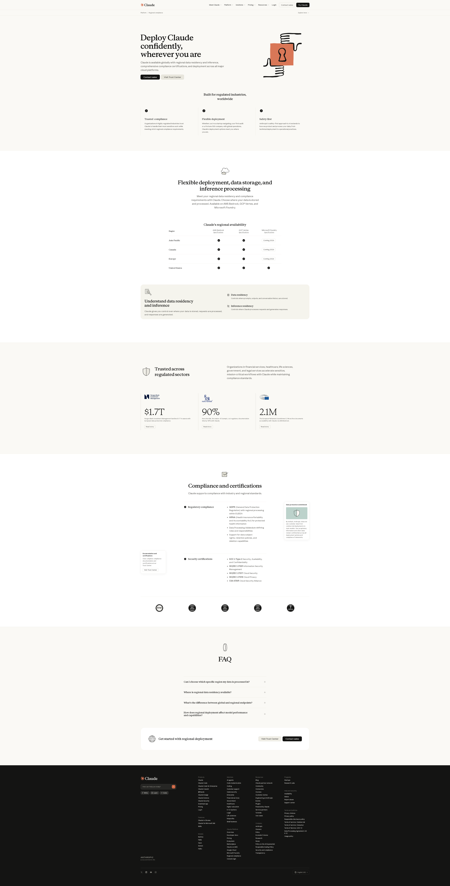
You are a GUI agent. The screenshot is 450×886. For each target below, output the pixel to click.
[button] (215, 5)
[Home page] (148, 5)
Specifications (218, 232)
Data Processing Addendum (242, 527)
